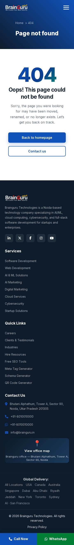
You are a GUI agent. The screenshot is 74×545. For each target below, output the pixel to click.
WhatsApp (58, 539)
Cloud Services (15, 296)
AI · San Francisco (17, 503)
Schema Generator (17, 375)
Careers (10, 333)
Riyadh (55, 491)
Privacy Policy (37, 527)
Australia (54, 485)
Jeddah (10, 497)
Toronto (40, 497)
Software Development (20, 261)
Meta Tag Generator (18, 368)
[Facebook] (30, 238)
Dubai (26, 491)
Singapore (12, 491)
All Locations (14, 485)
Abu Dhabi (40, 491)
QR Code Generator (18, 382)
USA (29, 485)
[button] (66, 8)
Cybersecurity (14, 303)
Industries (11, 347)
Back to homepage (37, 137)
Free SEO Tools (15, 361)
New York (25, 497)
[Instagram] (41, 238)
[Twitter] (20, 238)
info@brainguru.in (23, 432)
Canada (40, 485)
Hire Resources (15, 354)
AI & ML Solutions (16, 275)
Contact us (37, 151)
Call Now (21, 539)
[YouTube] (52, 238)
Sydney (54, 497)
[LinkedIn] (9, 238)
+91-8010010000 (22, 416)
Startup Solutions (16, 311)
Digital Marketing (16, 289)
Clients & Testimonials (19, 340)
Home (19, 23)
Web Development (17, 268)
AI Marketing (13, 282)
